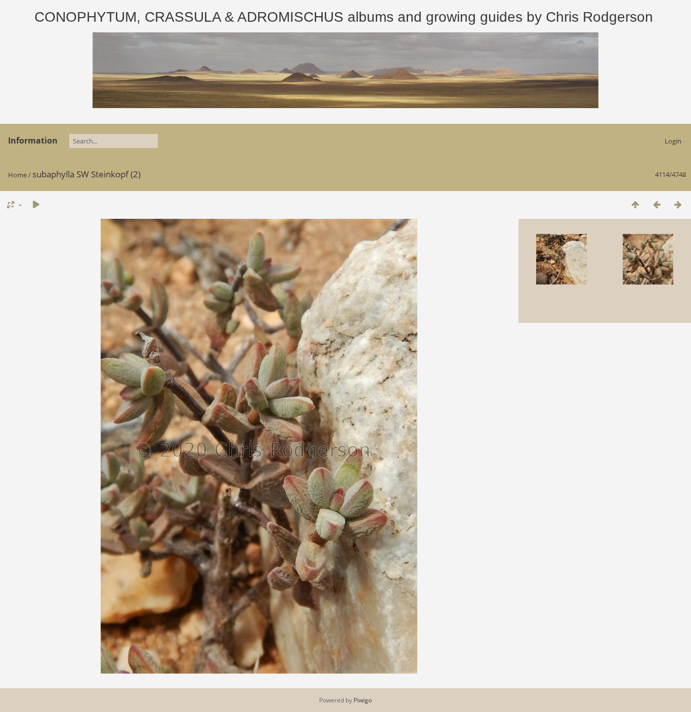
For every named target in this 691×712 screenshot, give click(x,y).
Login (673, 141)
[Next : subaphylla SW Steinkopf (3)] (677, 204)
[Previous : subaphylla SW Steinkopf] (656, 204)
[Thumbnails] (635, 204)
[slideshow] (36, 204)
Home (17, 174)
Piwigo (363, 700)
